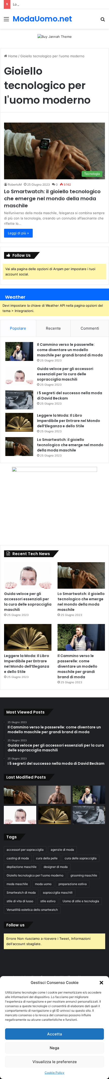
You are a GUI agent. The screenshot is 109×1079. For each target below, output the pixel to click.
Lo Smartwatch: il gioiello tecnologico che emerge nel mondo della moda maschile (52, 198)
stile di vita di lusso (20, 901)
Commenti (90, 328)
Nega (54, 1047)
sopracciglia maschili (57, 892)
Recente (53, 328)
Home (12, 56)
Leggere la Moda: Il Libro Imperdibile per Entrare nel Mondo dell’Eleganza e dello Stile (68, 421)
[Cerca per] (102, 20)
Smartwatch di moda (21, 892)
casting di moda (18, 858)
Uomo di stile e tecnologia (81, 901)
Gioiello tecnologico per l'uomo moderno (35, 875)
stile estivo (48, 901)
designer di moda (56, 867)
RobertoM (15, 184)
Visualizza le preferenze (54, 1061)
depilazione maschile (22, 867)
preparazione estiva (73, 884)
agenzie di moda (62, 849)
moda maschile (17, 884)
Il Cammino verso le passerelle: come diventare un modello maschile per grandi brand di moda (70, 350)
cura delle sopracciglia (81, 858)
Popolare (18, 328)
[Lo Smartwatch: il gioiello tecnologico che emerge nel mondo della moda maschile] (19, 446)
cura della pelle (47, 858)
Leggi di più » (18, 233)
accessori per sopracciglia (25, 849)
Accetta (54, 1034)
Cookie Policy (54, 1072)
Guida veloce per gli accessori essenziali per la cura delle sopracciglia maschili (65, 374)
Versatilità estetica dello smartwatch (32, 910)
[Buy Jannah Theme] (55, 36)
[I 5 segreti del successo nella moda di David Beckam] (19, 399)
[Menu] (6, 20)
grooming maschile (83, 875)
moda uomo (43, 884)
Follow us (15, 925)
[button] (101, 982)
